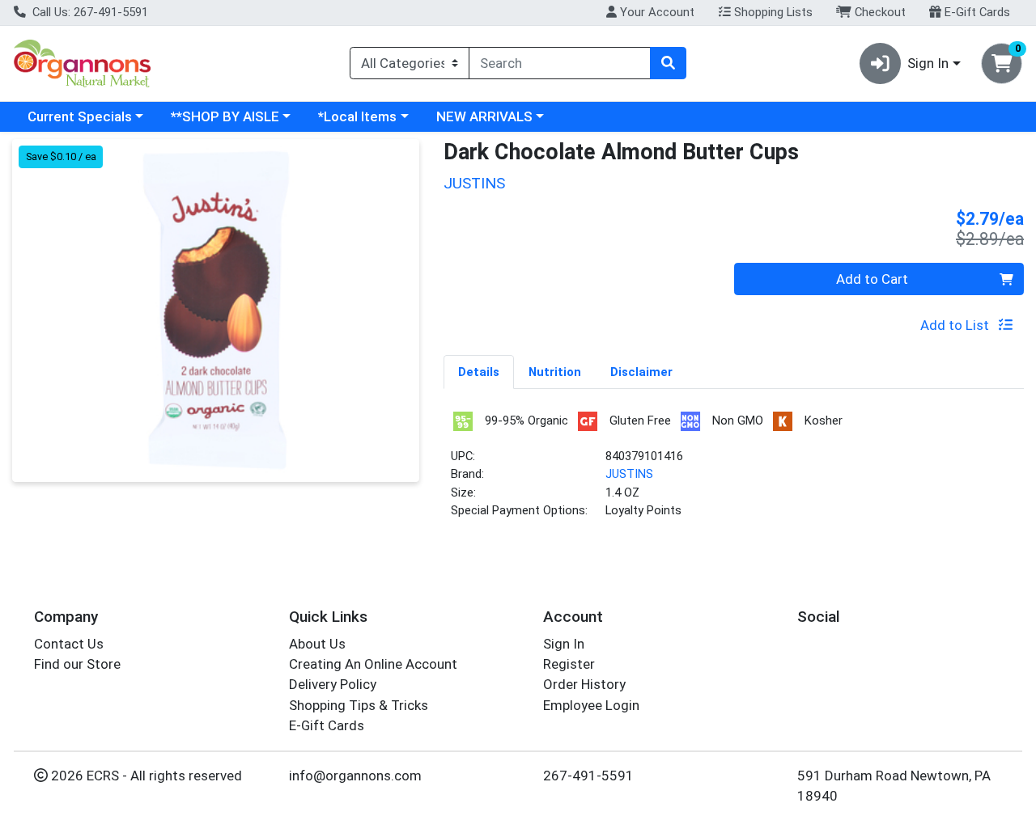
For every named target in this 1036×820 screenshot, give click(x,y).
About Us (317, 644)
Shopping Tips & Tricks (358, 705)
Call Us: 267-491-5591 (88, 12)
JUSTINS (629, 474)
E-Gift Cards (975, 12)
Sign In (563, 644)
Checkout (878, 12)
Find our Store (77, 664)
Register (569, 664)
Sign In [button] (928, 63)
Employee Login (591, 705)
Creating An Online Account (373, 664)
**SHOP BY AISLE (225, 116)
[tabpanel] (734, 471)
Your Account (655, 12)
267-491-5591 (588, 775)
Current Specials (80, 116)
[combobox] (560, 63)
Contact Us (69, 644)
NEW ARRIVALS (484, 116)
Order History (584, 684)
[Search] (668, 63)
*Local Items (357, 116)
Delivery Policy (332, 684)
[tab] (479, 371)
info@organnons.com (355, 775)
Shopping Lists (772, 12)
